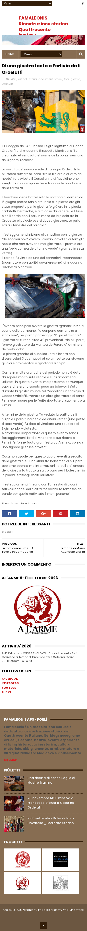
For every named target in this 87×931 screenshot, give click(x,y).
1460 (13, 79)
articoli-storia (27, 79)
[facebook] (83, 3)
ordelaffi (8, 84)
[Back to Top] (43, 925)
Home (9, 54)
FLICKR (7, 692)
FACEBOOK (10, 678)
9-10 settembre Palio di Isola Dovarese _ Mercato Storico (50, 820)
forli (66, 79)
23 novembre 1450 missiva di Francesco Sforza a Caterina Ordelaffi (50, 803)
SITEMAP (10, 760)
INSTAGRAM (10, 683)
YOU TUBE (9, 688)
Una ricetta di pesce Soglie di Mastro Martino (51, 780)
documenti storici (50, 79)
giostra (75, 79)
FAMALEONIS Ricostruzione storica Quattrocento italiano (43, 26)
